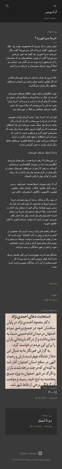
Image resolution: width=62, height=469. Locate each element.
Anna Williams (19, 459)
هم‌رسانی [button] (53, 283)
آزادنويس (51, 12)
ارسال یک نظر (51, 299)
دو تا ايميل (45, 420)
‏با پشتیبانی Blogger (28, 453)
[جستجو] (7, 5)
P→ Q (52, 392)
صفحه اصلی (49, 18)
